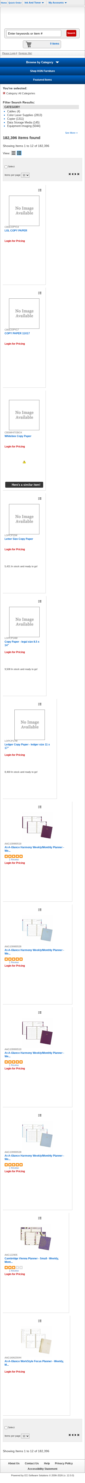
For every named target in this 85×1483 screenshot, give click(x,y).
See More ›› (71, 132)
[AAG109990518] (37, 1033)
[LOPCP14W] (24, 622)
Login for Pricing (15, 241)
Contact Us (32, 1463)
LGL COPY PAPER (16, 230)
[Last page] (78, 174)
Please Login (9, 53)
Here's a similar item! (26, 484)
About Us (14, 1463)
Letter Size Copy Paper (19, 539)
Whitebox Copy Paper (18, 436)
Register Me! (25, 53)
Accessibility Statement (42, 1468)
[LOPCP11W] (24, 519)
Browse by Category (39, 62)
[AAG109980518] (37, 827)
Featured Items (42, 79)
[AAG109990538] (37, 1136)
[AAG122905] (36, 1239)
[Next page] (75, 174)
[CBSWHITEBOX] (24, 415)
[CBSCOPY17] (24, 313)
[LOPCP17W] (29, 725)
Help (47, 1463)
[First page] (70, 174)
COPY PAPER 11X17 (17, 333)
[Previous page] (72, 174)
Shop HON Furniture (42, 71)
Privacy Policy (64, 1463)
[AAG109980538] (37, 930)
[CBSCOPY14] (24, 211)
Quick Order (15, 3)
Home (4, 3)
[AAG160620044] (36, 1341)
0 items (54, 43)
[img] (42, 17)
